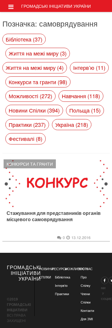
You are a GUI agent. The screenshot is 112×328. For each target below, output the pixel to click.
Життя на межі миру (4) (35, 67)
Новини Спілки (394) (34, 110)
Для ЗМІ (87, 319)
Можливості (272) (30, 96)
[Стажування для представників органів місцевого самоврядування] (56, 183)
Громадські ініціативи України (56, 6)
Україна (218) (71, 124)
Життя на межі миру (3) (38, 53)
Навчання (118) (81, 96)
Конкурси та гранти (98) (38, 82)
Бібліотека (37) (24, 39)
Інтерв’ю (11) (89, 67)
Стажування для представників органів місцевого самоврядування (54, 216)
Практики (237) (27, 124)
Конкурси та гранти (30, 164)
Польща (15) (85, 110)
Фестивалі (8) (25, 138)
